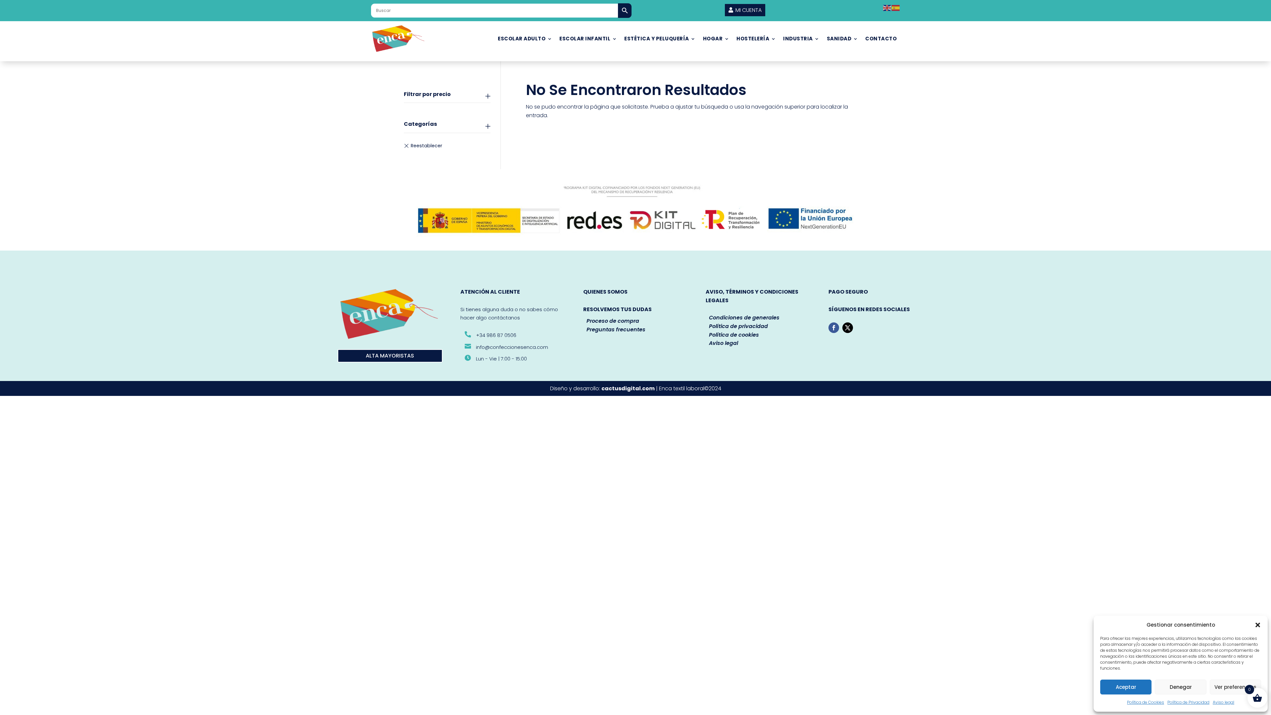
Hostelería (752, 38)
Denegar (1181, 687)
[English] (887, 7)
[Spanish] (896, 7)
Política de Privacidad (1188, 702)
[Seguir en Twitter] (847, 327)
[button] (1257, 625)
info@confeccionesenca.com (512, 347)
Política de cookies (734, 335)
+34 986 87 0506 (496, 335)
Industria (798, 38)
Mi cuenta (748, 10)
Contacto (881, 38)
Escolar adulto (521, 38)
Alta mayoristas (390, 355)
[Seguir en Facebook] (833, 327)
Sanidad (839, 38)
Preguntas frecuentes (616, 329)
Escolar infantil (584, 38)
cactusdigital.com (628, 388)
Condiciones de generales (744, 317)
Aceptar (1126, 687)
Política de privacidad (738, 326)
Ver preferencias (1235, 687)
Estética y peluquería (656, 38)
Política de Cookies (1145, 702)
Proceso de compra (613, 321)
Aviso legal (1223, 702)
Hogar (713, 38)
